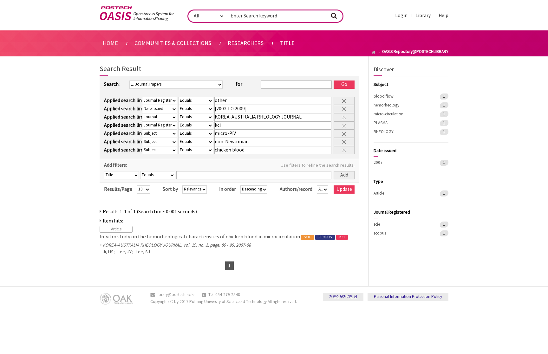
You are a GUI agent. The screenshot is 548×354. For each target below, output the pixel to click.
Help (443, 15)
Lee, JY (125, 252)
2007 (378, 163)
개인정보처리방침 (343, 297)
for (239, 84)
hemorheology (386, 105)
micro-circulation (388, 114)
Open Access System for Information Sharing (137, 13)
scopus (380, 233)
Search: (112, 84)
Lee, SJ (143, 252)
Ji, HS (108, 252)
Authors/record (296, 189)
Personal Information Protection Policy (408, 297)
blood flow (384, 96)
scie (377, 224)
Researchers (246, 43)
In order (227, 189)
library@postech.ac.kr (176, 295)
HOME (110, 43)
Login (401, 15)
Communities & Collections (172, 43)
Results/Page (118, 189)
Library (423, 15)
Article (379, 193)
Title (287, 43)
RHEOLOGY (384, 132)
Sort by (170, 189)
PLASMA (381, 123)
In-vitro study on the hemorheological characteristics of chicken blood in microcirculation (222, 237)
